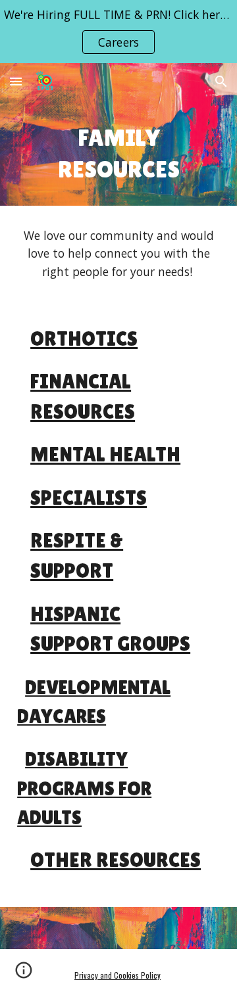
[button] (16, 81)
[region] (118, 31)
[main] (118, 153)
